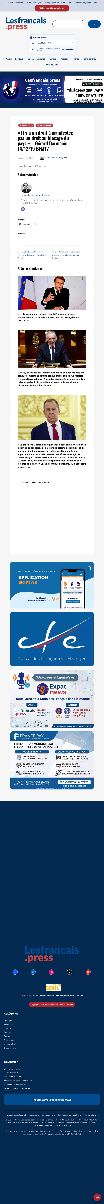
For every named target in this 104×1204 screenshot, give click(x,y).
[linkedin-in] (33, 972)
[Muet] (63, 49)
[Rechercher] (94, 24)
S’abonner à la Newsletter (52, 8)
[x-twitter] (69, 972)
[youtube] (88, 972)
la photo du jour (26, 125)
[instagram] (51, 972)
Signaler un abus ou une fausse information (52, 1004)
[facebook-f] (15, 972)
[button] (97, 1197)
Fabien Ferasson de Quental (56, 157)
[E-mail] (23, 209)
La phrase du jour (44, 125)
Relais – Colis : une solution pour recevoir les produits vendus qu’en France (66, 255)
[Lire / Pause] (32, 49)
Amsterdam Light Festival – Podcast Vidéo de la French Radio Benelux (32, 255)
